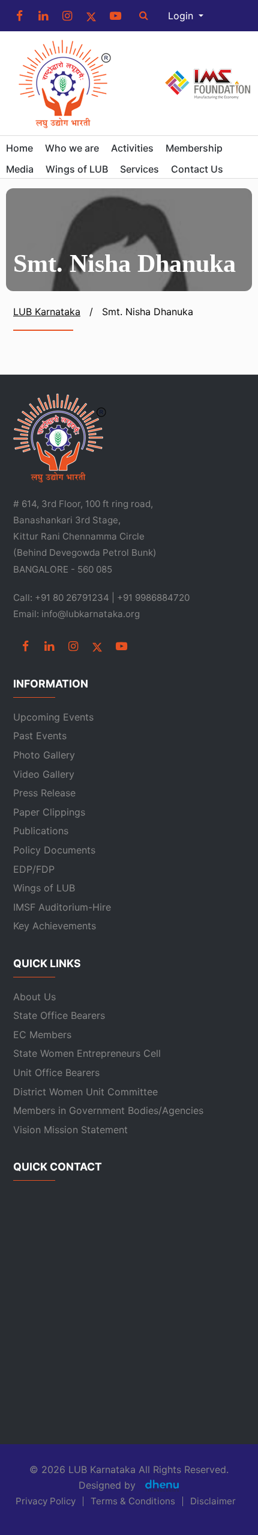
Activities (132, 148)
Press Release (44, 793)
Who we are (72, 148)
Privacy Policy (46, 1501)
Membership (194, 148)
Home (19, 148)
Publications (40, 831)
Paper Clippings (49, 812)
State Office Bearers (59, 1015)
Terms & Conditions (133, 1501)
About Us (34, 997)
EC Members (42, 1035)
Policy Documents (54, 850)
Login (182, 16)
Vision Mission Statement (70, 1130)
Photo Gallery (44, 755)
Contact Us (197, 169)
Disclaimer (213, 1501)
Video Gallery (43, 774)
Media (20, 169)
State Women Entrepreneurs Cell (87, 1053)
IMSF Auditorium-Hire (62, 907)
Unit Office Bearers (56, 1072)
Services (139, 169)
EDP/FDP (34, 869)
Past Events (40, 736)
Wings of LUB (77, 169)
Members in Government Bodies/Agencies (108, 1110)
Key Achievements (54, 926)
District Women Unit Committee (85, 1092)
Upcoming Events (53, 717)
